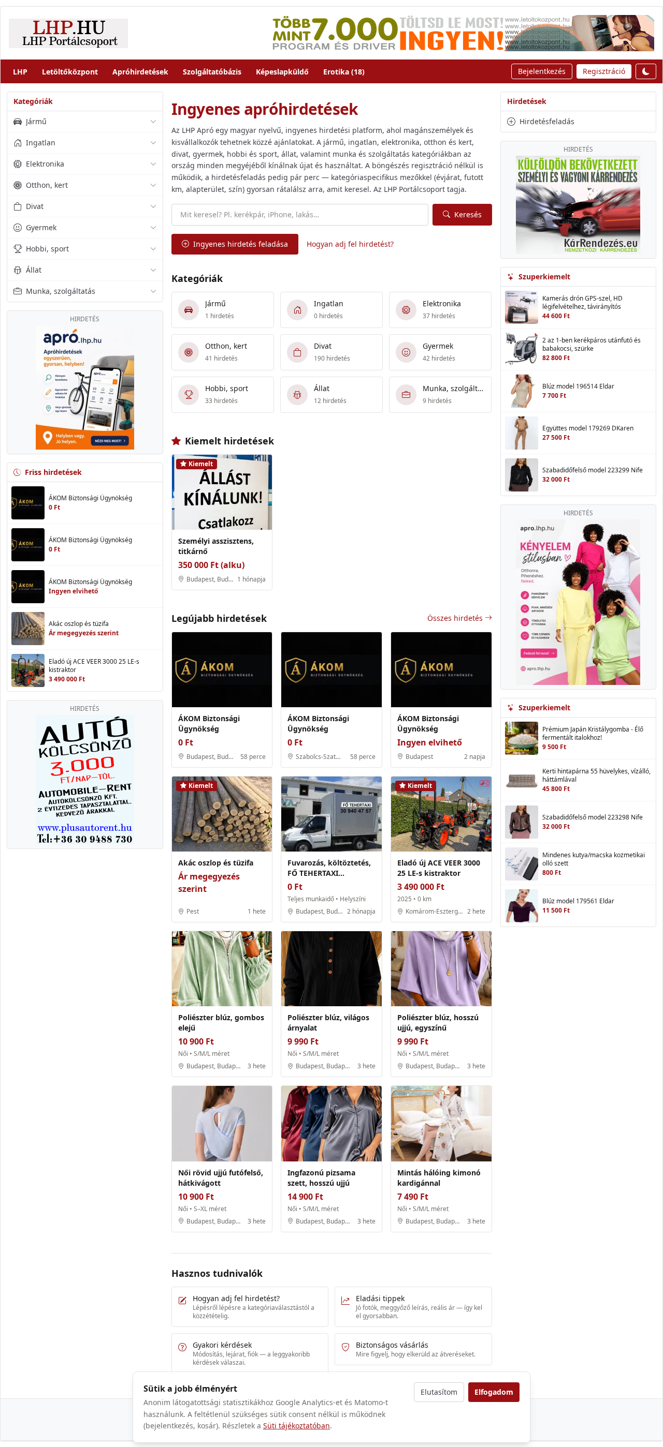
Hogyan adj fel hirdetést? (350, 244)
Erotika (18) (344, 72)
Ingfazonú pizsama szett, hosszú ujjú (321, 1178)
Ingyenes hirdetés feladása (240, 244)
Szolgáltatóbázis (212, 72)
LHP (20, 72)
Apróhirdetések (140, 72)
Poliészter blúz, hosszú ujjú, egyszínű (438, 1022)
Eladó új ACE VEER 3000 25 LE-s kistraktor (438, 868)
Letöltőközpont (70, 72)
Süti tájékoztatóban (296, 1425)
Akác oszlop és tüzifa (215, 863)
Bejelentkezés (542, 71)
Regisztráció (604, 71)
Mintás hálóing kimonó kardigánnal (439, 1178)
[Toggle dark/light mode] (646, 71)
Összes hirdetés (455, 618)
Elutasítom (439, 1392)
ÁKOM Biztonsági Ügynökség (209, 723)
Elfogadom (493, 1392)
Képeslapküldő (282, 72)
